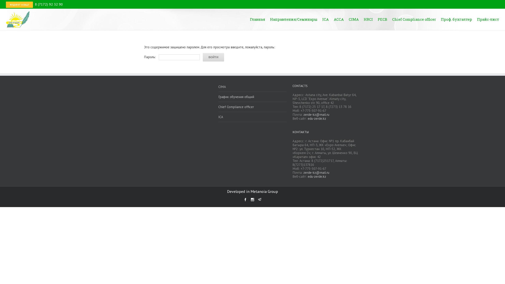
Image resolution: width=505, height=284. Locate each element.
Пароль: (150, 57)
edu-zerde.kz (317, 118)
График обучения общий (236, 97)
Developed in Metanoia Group (252, 191)
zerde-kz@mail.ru (316, 114)
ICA (220, 117)
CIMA (222, 87)
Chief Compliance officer (236, 107)
